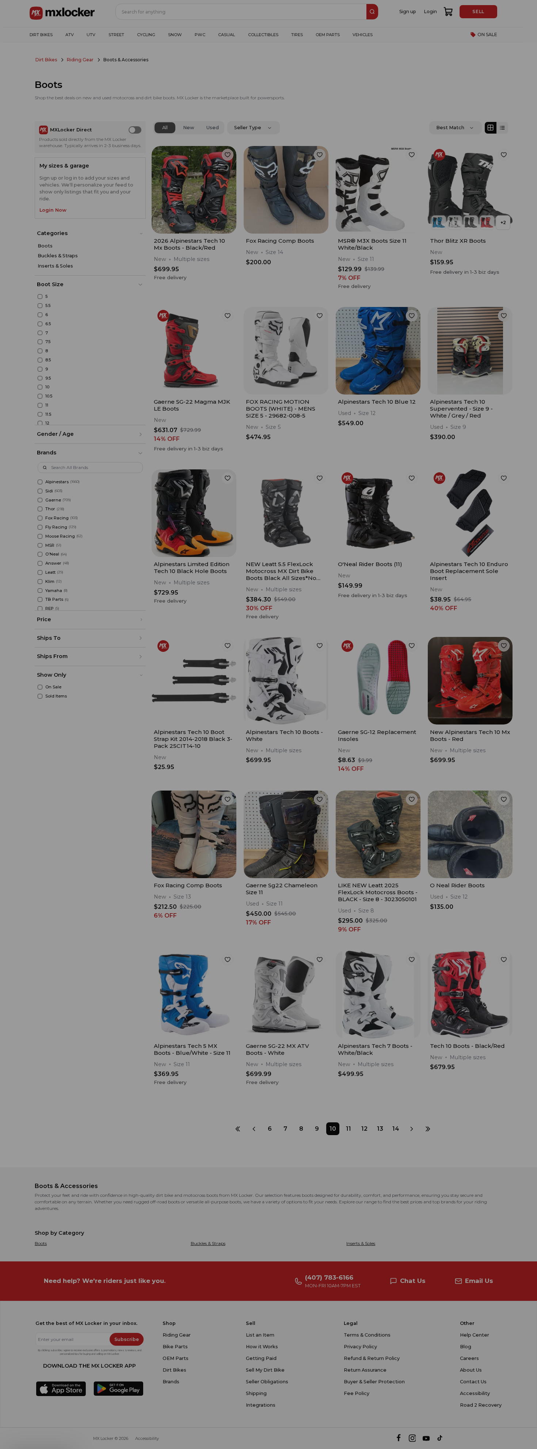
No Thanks (227, 786)
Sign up (227, 764)
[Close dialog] (382, 658)
